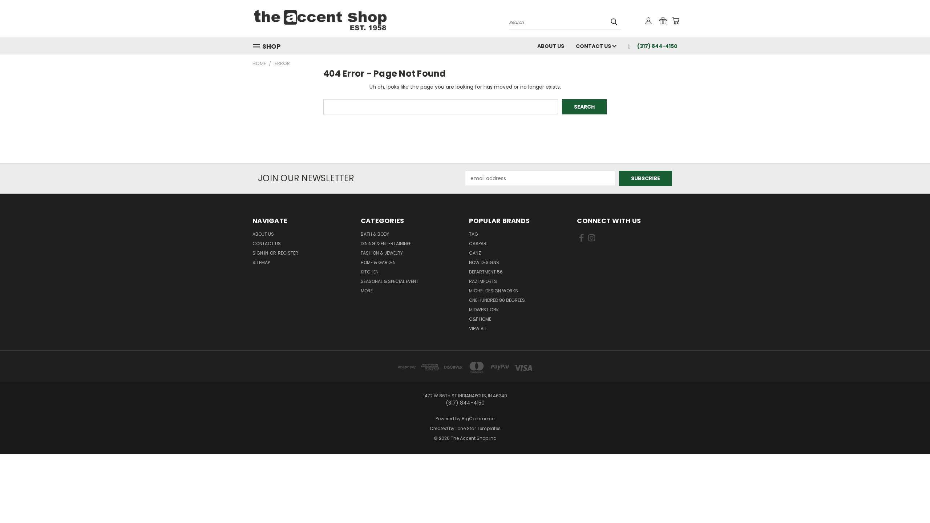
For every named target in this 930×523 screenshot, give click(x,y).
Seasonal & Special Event (389, 281)
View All (478, 328)
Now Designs (484, 262)
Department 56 (486, 272)
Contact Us (594, 46)
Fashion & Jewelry (382, 253)
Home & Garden (378, 262)
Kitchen (370, 272)
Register (288, 253)
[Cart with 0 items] (675, 20)
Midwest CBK (484, 310)
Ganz (475, 253)
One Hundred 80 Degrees (497, 300)
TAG (473, 234)
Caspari (478, 243)
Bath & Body (375, 234)
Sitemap (261, 262)
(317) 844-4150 (657, 46)
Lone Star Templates (478, 428)
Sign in (260, 253)
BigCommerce (478, 418)
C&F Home (480, 319)
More (367, 291)
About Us (550, 46)
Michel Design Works (493, 291)
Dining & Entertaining (386, 243)
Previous (911, 500)
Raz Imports (483, 281)
